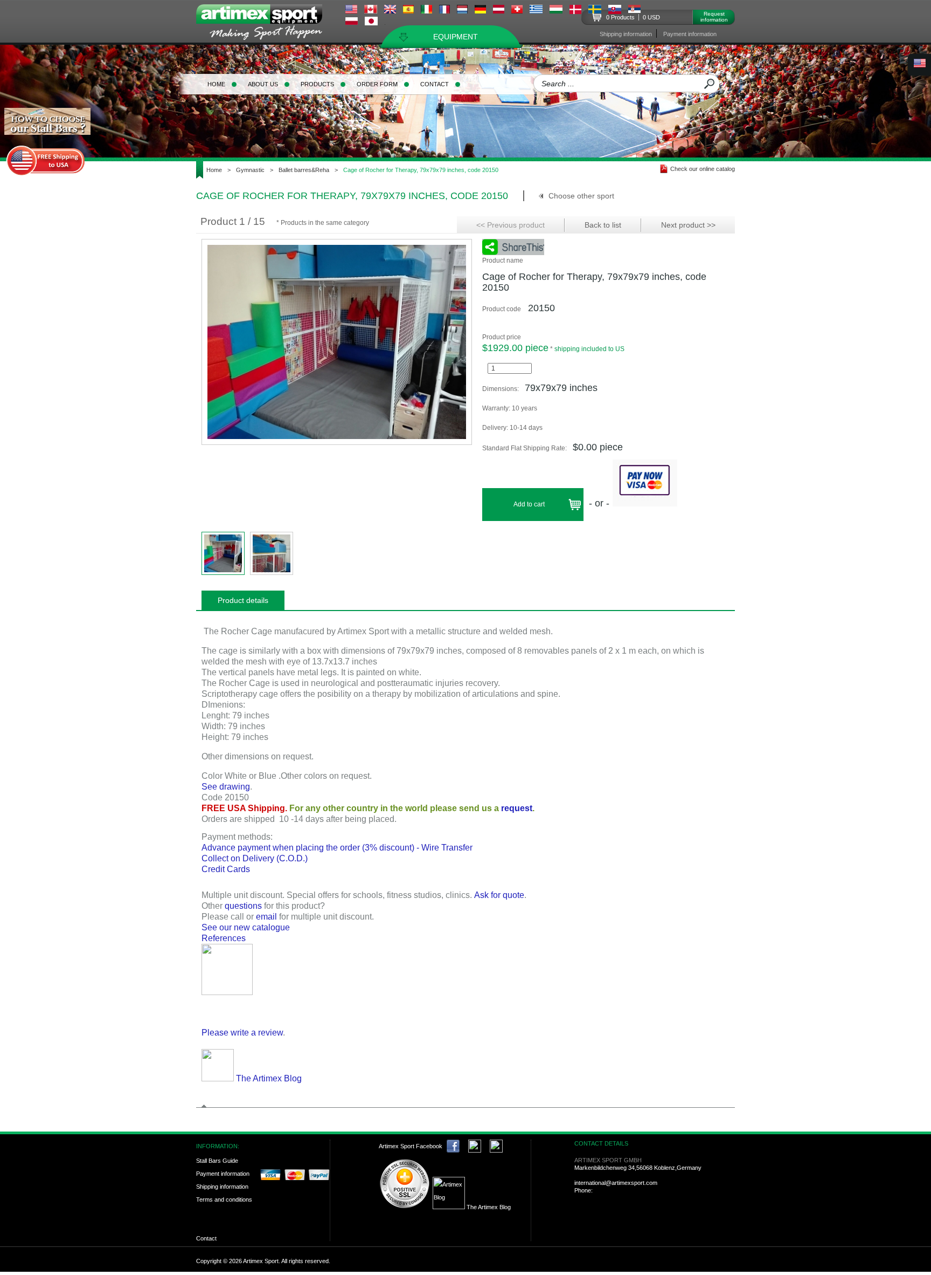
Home (216, 84)
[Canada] (370, 10)
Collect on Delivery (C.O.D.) (255, 858)
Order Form (377, 84)
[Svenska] (594, 10)
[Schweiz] (517, 10)
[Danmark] (575, 11)
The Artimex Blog (268, 1078)
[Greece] (536, 10)
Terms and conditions (224, 1199)
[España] (408, 10)
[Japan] (371, 22)
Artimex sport (265, 24)
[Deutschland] (480, 10)
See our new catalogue (246, 927)
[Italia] (426, 10)
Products (317, 84)
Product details (243, 600)
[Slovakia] (614, 11)
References (224, 938)
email (266, 916)
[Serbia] (634, 10)
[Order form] (227, 992)
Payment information (690, 34)
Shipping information (626, 34)
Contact (434, 84)
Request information (714, 17)
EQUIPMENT (455, 36)
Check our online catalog (702, 169)
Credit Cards (226, 869)
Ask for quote (499, 895)
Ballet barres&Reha (304, 170)
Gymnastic (250, 170)
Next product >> (688, 225)
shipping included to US (589, 349)
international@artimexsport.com (615, 1183)
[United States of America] (351, 10)
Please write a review (242, 1032)
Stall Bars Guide (217, 1160)
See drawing (226, 786)
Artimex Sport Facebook (410, 1146)
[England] (390, 10)
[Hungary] (556, 10)
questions (243, 905)
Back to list (603, 225)
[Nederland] (462, 10)
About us (263, 84)
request (516, 808)
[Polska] (351, 22)
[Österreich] (498, 10)
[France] (444, 10)
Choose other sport (581, 195)
